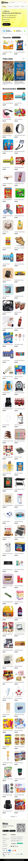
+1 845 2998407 (19, 838)
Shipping (4, 840)
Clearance (23, 6)
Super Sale (16, 6)
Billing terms (5, 846)
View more (13, 816)
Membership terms (6, 838)
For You (4, 6)
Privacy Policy (5, 844)
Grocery (10, 6)
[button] (8, 47)
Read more (5, 24)
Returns (4, 842)
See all (23, 58)
